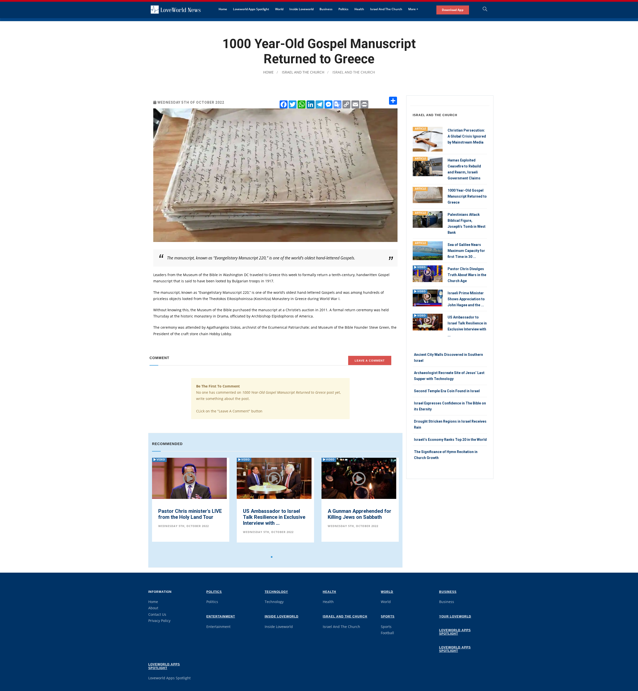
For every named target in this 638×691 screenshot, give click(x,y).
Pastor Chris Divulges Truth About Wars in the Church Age (467, 275)
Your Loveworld (455, 616)
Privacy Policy (159, 620)
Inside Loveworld (301, 9)
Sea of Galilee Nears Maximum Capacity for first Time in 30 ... (466, 251)
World (279, 9)
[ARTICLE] (428, 138)
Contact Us (157, 614)
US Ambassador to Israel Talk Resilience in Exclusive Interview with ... (189, 517)
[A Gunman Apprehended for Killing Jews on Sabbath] (274, 482)
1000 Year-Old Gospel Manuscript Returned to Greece (355, 515)
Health (359, 9)
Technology (276, 592)
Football (387, 632)
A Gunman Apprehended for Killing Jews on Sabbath (275, 514)
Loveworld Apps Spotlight (251, 9)
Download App (453, 10)
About (153, 608)
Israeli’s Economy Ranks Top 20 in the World (450, 440)
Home (223, 9)
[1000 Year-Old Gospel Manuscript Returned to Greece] (358, 477)
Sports (388, 616)
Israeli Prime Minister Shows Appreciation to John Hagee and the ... (466, 299)
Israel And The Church (386, 9)
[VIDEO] (428, 273)
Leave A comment (370, 360)
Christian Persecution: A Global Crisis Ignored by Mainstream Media (467, 136)
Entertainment (220, 616)
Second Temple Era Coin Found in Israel (447, 391)
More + (413, 9)
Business (325, 9)
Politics (343, 9)
